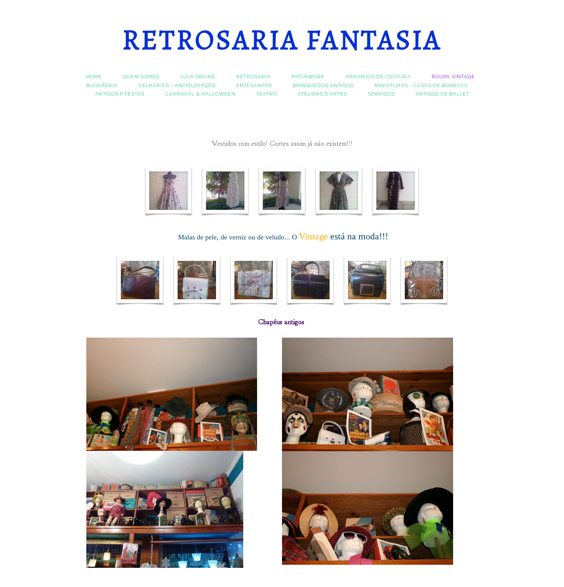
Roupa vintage (453, 76)
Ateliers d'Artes (322, 94)
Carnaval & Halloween (200, 94)
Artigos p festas (120, 94)
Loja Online (198, 76)
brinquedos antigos (323, 85)
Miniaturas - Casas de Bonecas (421, 85)
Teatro (266, 94)
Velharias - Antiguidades (177, 85)
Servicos (381, 94)
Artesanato (254, 85)
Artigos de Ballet (442, 94)
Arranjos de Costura (378, 76)
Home (94, 76)
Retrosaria (253, 76)
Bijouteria (102, 85)
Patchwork (308, 76)
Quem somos (141, 76)
